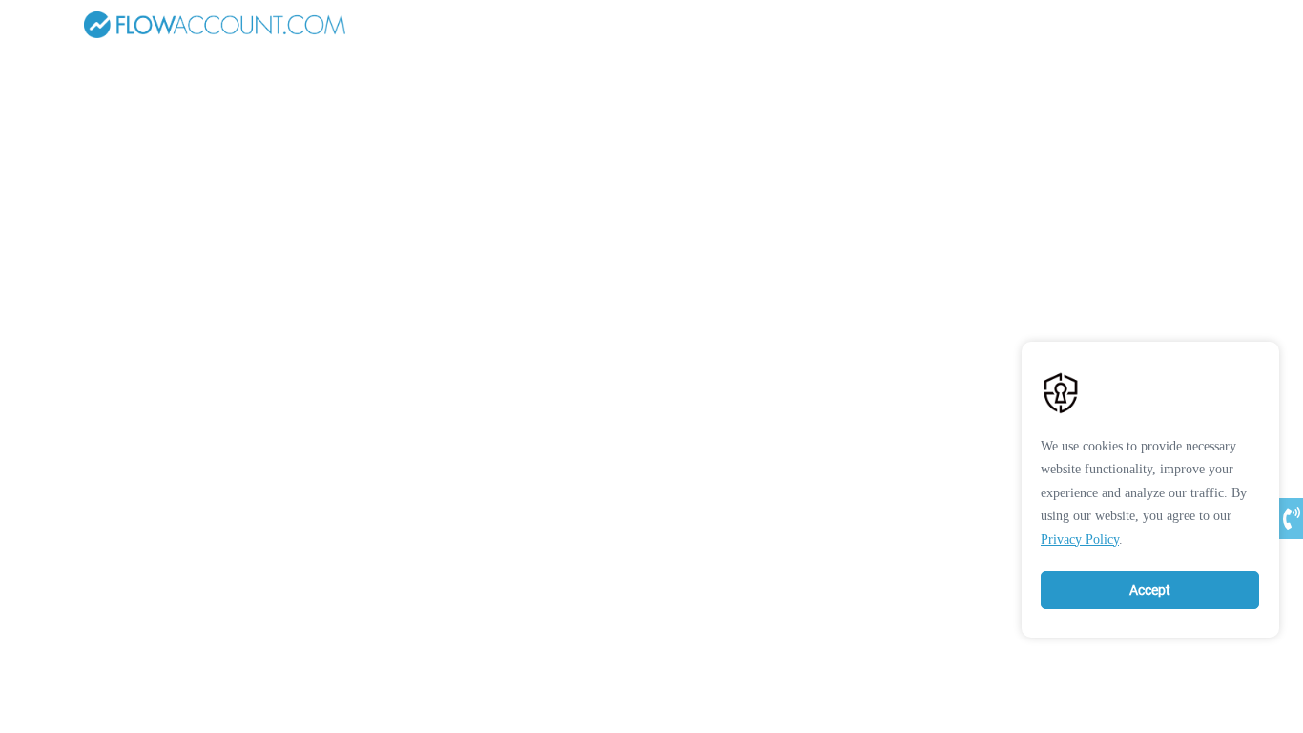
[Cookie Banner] (1150, 485)
